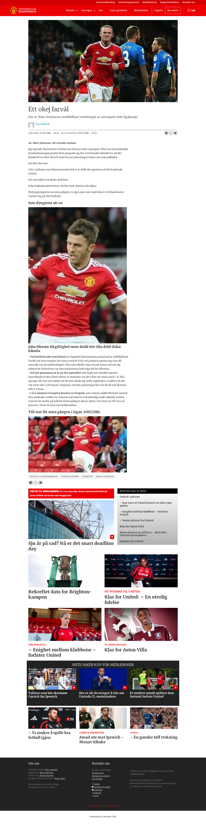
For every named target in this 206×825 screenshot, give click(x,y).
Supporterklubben (169, 2)
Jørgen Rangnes (47, 775)
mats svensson (105, 476)
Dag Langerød (51, 770)
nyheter (87, 476)
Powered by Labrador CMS (103, 816)
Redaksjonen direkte (101, 776)
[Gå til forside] (23, 10)
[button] (34, 682)
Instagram (98, 790)
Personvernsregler (94, 806)
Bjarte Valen (60, 778)
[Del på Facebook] (166, 133)
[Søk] (189, 10)
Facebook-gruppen (102, 787)
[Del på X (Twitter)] (171, 133)
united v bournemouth (44, 476)
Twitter (97, 784)
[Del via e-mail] (175, 133)
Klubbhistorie (150, 2)
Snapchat (97, 793)
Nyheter (70, 10)
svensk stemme (70, 476)
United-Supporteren (128, 2)
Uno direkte (97, 779)
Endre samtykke (113, 806)
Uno (101, 10)
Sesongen (86, 10)
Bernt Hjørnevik (46, 773)
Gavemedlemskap (105, 2)
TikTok (96, 796)
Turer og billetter (118, 10)
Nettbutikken (141, 10)
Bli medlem (172, 10)
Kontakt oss (188, 2)
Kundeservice (98, 773)
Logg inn (158, 10)
